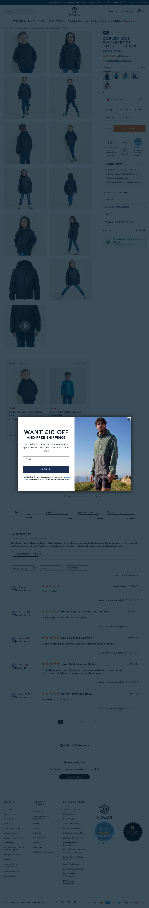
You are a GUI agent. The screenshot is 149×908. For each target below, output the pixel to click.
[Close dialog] (129, 419)
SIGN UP (46, 469)
